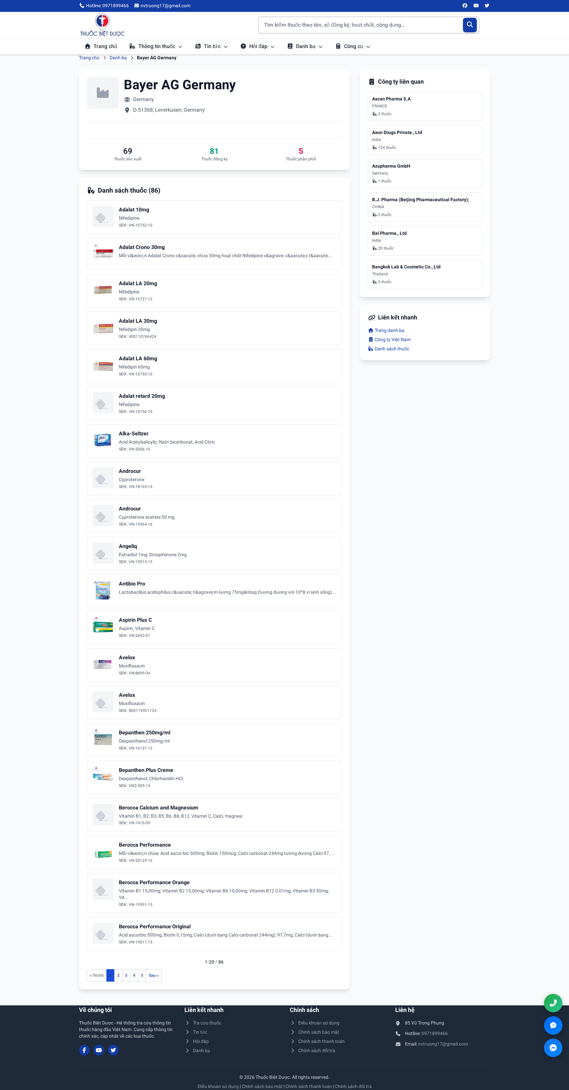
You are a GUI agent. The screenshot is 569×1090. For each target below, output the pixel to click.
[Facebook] (465, 6)
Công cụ (354, 46)
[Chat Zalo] (553, 1025)
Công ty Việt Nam (392, 339)
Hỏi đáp (259, 46)
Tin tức (213, 46)
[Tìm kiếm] (470, 25)
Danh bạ (306, 46)
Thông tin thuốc (157, 46)
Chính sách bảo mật (318, 1032)
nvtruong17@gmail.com (443, 1044)
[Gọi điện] (553, 1003)
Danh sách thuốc (391, 348)
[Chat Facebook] (553, 1048)
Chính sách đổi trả (316, 1050)
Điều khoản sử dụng (318, 1022)
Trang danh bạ (389, 330)
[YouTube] (476, 6)
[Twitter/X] (487, 6)
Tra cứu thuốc (207, 1022)
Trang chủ (105, 46)
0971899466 (434, 1033)
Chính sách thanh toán (321, 1041)
